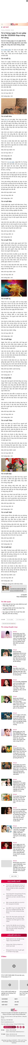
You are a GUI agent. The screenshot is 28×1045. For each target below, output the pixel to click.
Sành (16, 1004)
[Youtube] (20, 1027)
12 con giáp (10, 162)
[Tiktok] (23, 1027)
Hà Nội (2, 1030)
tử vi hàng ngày (20, 619)
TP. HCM (3, 1034)
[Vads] (27, 22)
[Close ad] (27, 1)
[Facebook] (18, 1027)
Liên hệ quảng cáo (9, 1027)
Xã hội (17, 1002)
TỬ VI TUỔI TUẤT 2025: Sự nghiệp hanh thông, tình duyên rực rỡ (8, 993)
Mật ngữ (6, 27)
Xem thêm (14, 876)
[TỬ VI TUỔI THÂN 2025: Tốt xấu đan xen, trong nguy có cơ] (14, 966)
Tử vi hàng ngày (6, 49)
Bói (10, 586)
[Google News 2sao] (9, 624)
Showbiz (5, 999)
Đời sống (5, 1002)
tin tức (14, 939)
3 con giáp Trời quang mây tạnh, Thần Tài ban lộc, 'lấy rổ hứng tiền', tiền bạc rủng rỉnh (19, 799)
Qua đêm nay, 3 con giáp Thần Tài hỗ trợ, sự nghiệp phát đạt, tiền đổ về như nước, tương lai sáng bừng (20, 671)
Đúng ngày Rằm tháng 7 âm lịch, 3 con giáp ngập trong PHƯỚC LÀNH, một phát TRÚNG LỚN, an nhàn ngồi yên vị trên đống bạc (20, 832)
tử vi (6, 119)
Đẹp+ (16, 999)
